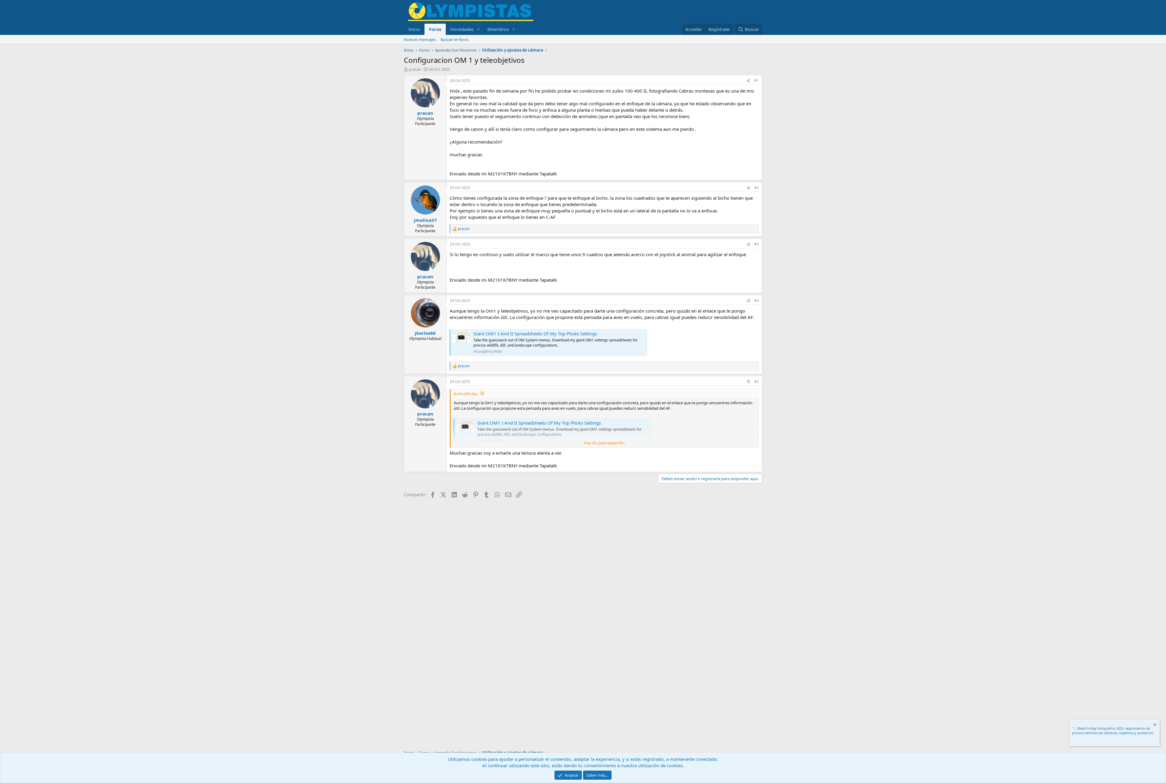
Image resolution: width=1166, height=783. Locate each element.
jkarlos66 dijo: (466, 393)
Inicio (414, 29)
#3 (756, 244)
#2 (756, 187)
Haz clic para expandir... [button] (605, 443)
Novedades (462, 29)
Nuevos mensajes (420, 39)
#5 (756, 381)
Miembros (498, 29)
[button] (478, 29)
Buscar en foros (455, 39)
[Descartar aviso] (1154, 725)
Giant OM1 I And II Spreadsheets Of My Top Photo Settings (535, 333)
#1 (756, 80)
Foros (435, 29)
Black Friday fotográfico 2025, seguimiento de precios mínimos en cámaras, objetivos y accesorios (1113, 730)
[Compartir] (748, 80)
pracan (415, 69)
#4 (756, 300)
